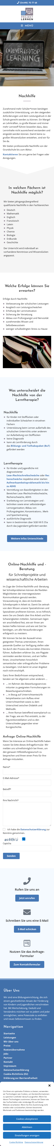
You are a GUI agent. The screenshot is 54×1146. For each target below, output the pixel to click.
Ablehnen (27, 1127)
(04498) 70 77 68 (28, 3)
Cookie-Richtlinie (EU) (16, 1073)
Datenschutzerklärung (34, 1142)
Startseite (9, 1033)
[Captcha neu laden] (23, 839)
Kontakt (8, 1061)
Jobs (6, 1053)
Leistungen (10, 1037)
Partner (8, 1057)
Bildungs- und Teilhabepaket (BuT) (30, 445)
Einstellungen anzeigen (27, 1135)
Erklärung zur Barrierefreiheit (21, 1077)
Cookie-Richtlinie (16, 1142)
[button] (49, 1085)
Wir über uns (11, 1041)
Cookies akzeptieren (27, 1118)
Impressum (10, 1065)
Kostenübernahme (14, 1049)
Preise (7, 1045)
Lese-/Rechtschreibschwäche (23, 475)
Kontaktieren (10, 154)
